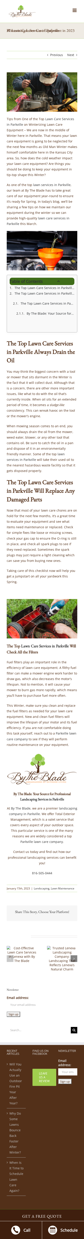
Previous (56, 55)
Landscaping (42, 888)
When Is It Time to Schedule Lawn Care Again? (16, 1176)
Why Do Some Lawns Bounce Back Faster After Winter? (15, 1132)
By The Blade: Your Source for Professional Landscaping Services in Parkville (50, 313)
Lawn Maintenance (62, 888)
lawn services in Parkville (52, 185)
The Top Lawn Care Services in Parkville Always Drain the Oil (44, 288)
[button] (10, 958)
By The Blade (20, 808)
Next (70, 55)
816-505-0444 (42, 873)
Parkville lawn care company (41, 842)
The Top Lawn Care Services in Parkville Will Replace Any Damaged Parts (44, 293)
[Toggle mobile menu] (75, 10)
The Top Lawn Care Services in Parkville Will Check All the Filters (47, 303)
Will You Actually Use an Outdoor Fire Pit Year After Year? (15, 1083)
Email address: (18, 998)
